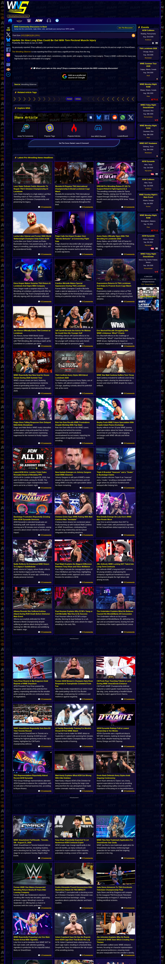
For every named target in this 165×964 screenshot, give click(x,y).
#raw (148, 96)
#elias (78, 99)
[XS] (23, 35)
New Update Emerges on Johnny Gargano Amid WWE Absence (73, 473)
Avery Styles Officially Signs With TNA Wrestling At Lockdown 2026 (113, 237)
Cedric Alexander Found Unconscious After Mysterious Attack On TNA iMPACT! (73, 888)
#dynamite (148, 171)
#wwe (69, 99)
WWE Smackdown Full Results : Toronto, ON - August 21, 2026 (31, 841)
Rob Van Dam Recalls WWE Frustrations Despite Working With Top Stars (72, 423)
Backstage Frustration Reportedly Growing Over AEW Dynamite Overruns (32, 518)
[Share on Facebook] (106, 117)
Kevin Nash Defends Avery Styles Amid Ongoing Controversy (113, 777)
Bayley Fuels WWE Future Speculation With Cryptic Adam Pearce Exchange (115, 423)
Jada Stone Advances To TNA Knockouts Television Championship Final (114, 888)
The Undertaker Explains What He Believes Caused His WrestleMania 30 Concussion (115, 612)
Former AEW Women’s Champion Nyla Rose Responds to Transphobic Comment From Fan (74, 683)
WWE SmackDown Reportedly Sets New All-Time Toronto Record (32, 729)
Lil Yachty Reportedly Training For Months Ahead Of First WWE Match (73, 729)
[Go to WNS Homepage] (18, 8)
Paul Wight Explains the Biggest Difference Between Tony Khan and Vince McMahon (73, 565)
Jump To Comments (25, 136)
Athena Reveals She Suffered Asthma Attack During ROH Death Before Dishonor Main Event (32, 613)
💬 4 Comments (86, 908)
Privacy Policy (149, 284)
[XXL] (37, 35)
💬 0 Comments (44, 207)
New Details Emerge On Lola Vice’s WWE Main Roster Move (114, 518)
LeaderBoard (122, 136)
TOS (142, 284)
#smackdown (148, 117)
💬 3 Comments (128, 254)
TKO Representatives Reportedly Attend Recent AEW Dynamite (31, 777)
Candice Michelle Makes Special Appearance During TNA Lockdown (70, 284)
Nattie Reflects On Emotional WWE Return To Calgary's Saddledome (31, 565)
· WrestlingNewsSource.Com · (18, 16)
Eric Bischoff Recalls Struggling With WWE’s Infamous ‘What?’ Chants (112, 332)
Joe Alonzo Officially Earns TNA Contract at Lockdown (32, 332)
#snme (148, 206)
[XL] (33, 35)
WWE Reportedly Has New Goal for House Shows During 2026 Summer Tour (31, 376)
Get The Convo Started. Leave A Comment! (74, 143)
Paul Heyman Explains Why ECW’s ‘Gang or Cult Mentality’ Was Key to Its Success (73, 612)
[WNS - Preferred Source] (74, 76)
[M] (28, 35)
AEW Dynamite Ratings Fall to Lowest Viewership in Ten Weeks (113, 729)
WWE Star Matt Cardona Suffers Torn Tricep (115, 375)
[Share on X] (130, 117)
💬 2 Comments (86, 699)
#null (148, 75)
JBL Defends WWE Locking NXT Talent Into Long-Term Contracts (115, 565)
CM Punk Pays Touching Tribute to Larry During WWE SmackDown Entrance (114, 682)
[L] (31, 35)
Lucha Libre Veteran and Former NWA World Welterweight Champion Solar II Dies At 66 (32, 237)
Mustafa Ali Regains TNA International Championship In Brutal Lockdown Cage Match (72, 188)
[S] (26, 35)
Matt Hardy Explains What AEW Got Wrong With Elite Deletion (73, 777)
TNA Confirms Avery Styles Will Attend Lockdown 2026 (71, 376)
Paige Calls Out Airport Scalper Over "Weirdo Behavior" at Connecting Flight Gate (72, 238)
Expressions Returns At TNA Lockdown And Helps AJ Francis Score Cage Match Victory (114, 285)
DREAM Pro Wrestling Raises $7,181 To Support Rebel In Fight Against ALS (113, 187)
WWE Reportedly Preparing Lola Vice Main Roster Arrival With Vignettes (32, 938)
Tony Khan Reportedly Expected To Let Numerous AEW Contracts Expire (72, 841)
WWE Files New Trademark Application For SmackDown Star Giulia (115, 841)
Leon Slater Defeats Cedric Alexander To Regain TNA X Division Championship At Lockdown (31, 188)
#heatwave (148, 153)
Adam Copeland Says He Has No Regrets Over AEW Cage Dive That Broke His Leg (72, 938)
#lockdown (148, 58)
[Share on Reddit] (114, 117)
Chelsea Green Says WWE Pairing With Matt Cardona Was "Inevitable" (73, 518)
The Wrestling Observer (21, 52)
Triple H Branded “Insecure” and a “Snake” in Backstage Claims (115, 473)
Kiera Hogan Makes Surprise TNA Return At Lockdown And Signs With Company (32, 284)
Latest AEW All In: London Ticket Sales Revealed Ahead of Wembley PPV (30, 473)
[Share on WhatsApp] (122, 117)
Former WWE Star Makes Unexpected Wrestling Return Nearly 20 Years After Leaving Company (30, 889)
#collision (148, 40)
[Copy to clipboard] (91, 117)
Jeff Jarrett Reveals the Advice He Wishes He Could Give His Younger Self (73, 332)
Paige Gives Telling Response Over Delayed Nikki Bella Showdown (32, 423)
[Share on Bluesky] (98, 117)
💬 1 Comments (128, 346)
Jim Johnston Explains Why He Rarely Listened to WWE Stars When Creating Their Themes (115, 939)
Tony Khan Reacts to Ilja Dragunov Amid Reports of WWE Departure (31, 682)
